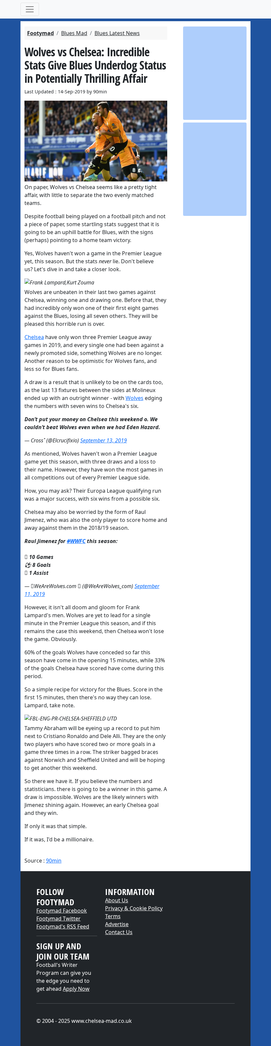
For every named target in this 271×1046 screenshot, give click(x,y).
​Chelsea (34, 337)
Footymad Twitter (58, 918)
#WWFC (76, 541)
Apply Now (76, 988)
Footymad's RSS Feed (62, 926)
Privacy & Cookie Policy (134, 908)
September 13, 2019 (103, 440)
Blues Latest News (117, 33)
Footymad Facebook (61, 910)
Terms (113, 916)
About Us (116, 900)
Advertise (117, 924)
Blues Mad (74, 33)
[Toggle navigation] (29, 9)
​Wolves (134, 398)
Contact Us (119, 932)
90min (53, 860)
